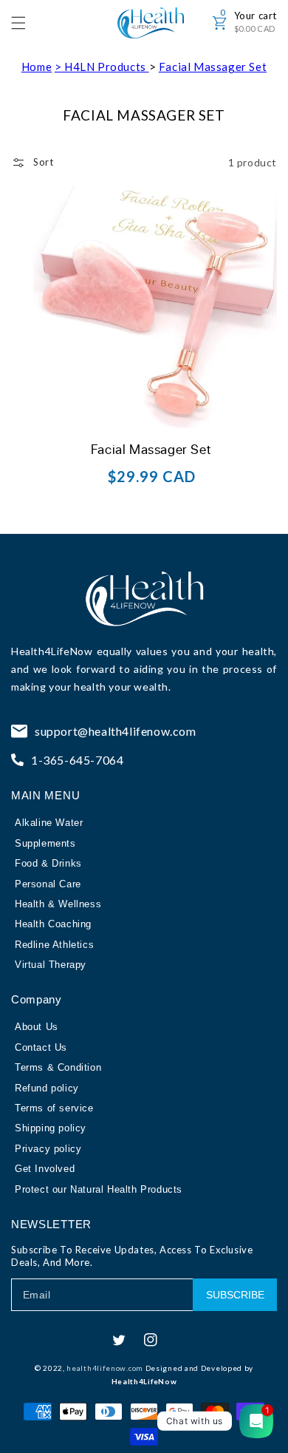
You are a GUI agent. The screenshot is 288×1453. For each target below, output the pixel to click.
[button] (26, 23)
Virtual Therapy (50, 964)
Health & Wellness (58, 904)
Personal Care (48, 884)
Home (36, 66)
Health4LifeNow (51, 651)
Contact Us (41, 1047)
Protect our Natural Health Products (98, 1189)
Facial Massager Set (213, 66)
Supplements (45, 843)
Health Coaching (53, 923)
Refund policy (47, 1088)
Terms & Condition (58, 1067)
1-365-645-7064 (77, 760)
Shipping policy (50, 1128)
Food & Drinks (48, 863)
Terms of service (54, 1108)
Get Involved (45, 1168)
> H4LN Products (102, 66)
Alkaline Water (49, 822)
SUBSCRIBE (235, 1295)
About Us (36, 1026)
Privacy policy (48, 1148)
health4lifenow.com (104, 1368)
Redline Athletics (54, 944)
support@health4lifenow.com (115, 731)
